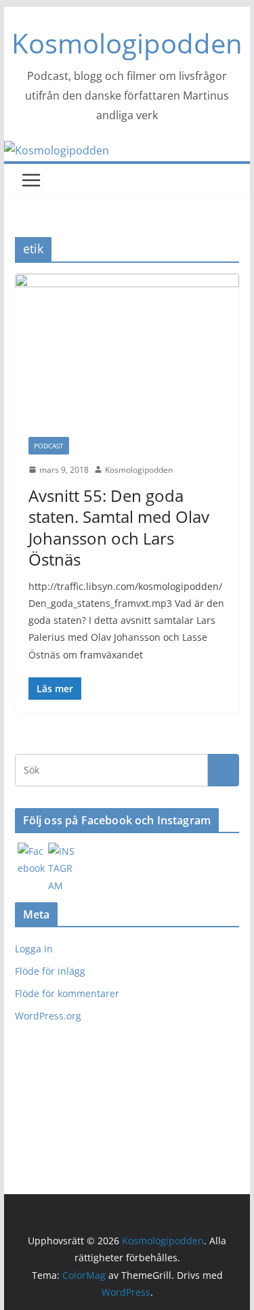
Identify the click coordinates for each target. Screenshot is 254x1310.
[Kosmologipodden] (56, 150)
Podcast (49, 445)
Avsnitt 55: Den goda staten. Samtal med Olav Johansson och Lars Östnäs (118, 527)
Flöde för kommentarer (67, 993)
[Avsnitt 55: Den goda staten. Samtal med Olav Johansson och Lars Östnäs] (127, 348)
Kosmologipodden (127, 43)
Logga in (34, 948)
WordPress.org (48, 1015)
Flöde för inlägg (50, 971)
